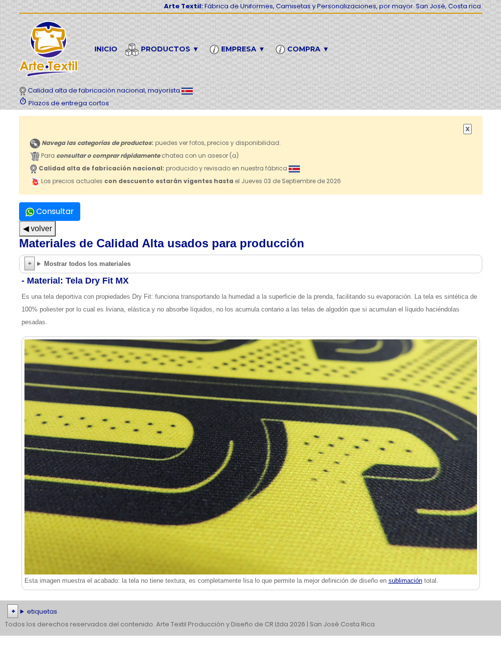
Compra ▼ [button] (307, 49)
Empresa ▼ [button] (242, 49)
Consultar (54, 211)
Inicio (105, 49)
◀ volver (37, 228)
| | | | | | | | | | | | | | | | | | (248, 612)
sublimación (405, 580)
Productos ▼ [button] (169, 49)
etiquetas (42, 611)
